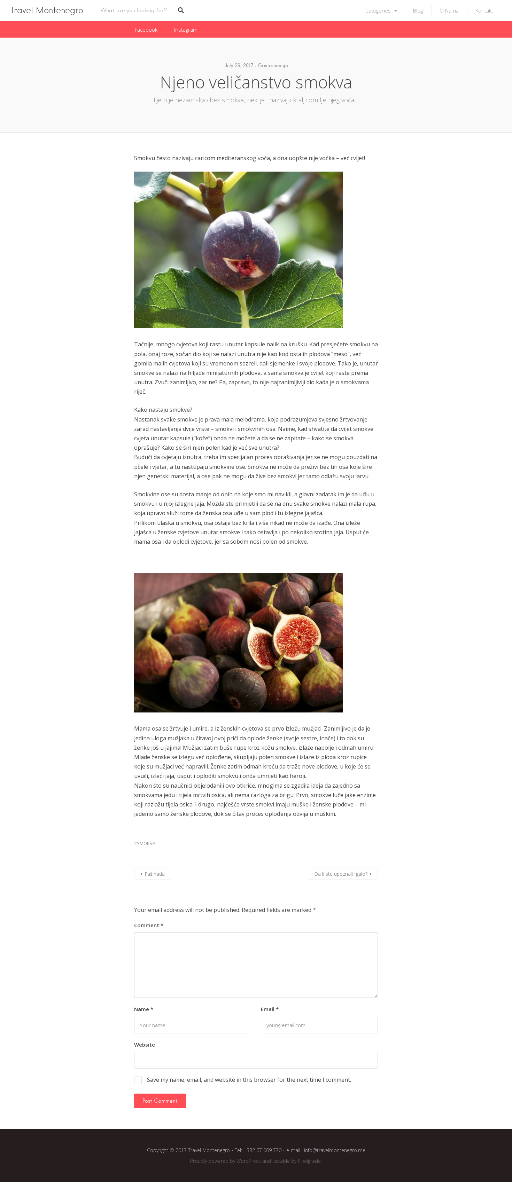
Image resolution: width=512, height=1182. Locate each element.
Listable (281, 1161)
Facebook (146, 29)
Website (144, 1044)
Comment (148, 925)
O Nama (449, 10)
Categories (378, 10)
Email (270, 1009)
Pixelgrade (309, 1161)
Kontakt (484, 10)
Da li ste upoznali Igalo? (340, 873)
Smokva (146, 843)
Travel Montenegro (46, 10)
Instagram (185, 29)
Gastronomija (273, 65)
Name (143, 1009)
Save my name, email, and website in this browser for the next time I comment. (249, 1080)
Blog (418, 10)
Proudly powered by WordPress (225, 1161)
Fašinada (155, 873)
